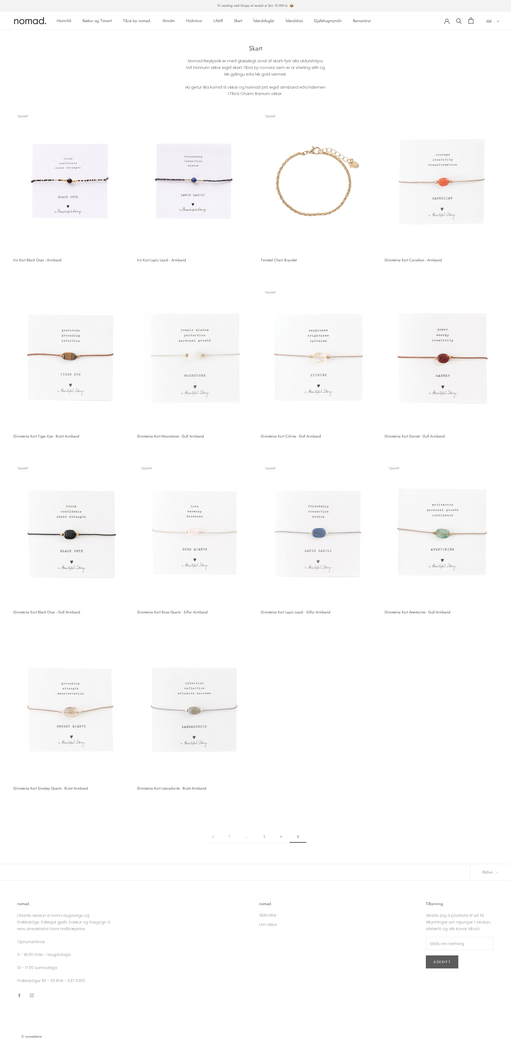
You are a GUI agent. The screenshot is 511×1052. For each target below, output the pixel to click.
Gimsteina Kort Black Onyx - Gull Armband (46, 612)
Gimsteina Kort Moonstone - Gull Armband (170, 436)
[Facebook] (19, 995)
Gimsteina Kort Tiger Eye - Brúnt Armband (46, 436)
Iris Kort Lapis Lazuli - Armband (161, 260)
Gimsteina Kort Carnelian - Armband (413, 260)
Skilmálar (268, 915)
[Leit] (459, 20)
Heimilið (64, 20)
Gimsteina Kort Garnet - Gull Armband (415, 436)
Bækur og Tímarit (97, 20)
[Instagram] (32, 995)
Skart (238, 20)
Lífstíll (218, 20)
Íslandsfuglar (263, 20)
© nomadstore (31, 1036)
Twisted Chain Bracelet (279, 260)
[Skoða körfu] (470, 21)
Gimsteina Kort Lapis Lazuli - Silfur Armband (295, 612)
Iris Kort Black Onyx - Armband (37, 260)
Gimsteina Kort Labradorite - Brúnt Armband (171, 788)
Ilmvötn (169, 20)
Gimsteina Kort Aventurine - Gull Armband (417, 612)
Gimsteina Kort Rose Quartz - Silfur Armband (172, 612)
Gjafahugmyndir (328, 20)
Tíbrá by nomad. (137, 20)
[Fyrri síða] (213, 837)
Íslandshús (294, 20)
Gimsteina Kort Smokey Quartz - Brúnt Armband (50, 788)
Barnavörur (362, 20)
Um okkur (268, 924)
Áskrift (442, 961)
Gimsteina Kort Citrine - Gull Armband (291, 436)
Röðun (488, 872)
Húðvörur (194, 20)
